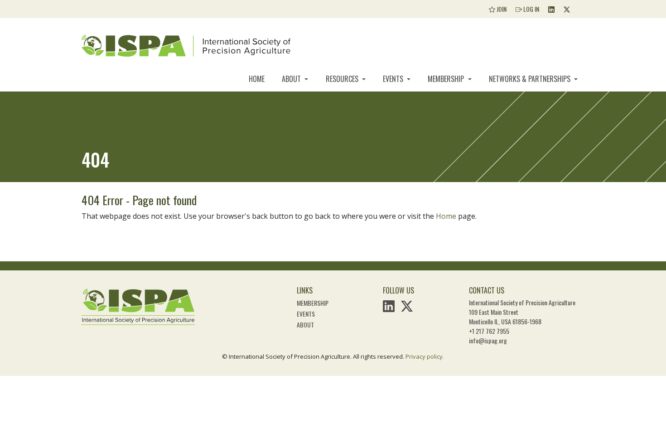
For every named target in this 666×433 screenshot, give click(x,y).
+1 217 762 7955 (489, 331)
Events (394, 78)
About (292, 78)
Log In (530, 9)
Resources (343, 78)
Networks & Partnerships (530, 78)
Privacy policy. (424, 356)
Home (257, 78)
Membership (447, 78)
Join (501, 9)
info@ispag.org (488, 340)
